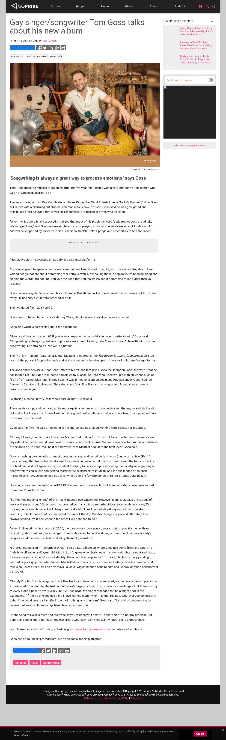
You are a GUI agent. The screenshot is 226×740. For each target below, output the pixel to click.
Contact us (136, 698)
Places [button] (129, 6)
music (34, 662)
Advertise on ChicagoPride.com (190, 145)
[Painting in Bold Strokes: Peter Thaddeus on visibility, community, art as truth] (172, 47)
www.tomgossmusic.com (93, 629)
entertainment (51, 662)
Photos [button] (154, 6)
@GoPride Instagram (180, 80)
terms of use (21, 735)
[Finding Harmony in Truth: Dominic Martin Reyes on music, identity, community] (172, 61)
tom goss (20, 662)
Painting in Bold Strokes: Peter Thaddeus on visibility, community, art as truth (196, 45)
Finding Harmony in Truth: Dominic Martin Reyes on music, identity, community (195, 59)
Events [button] (105, 6)
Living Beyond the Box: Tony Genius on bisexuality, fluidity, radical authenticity (196, 31)
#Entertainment (36, 56)
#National (56, 56)
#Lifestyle (17, 56)
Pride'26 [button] (180, 6)
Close (200, 733)
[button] (56, 6)
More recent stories (180, 21)
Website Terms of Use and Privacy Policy (106, 698)
